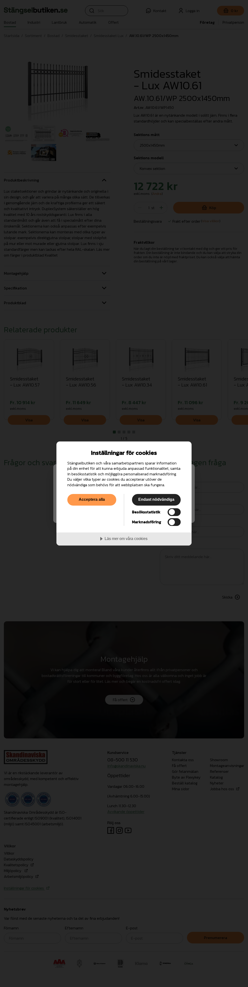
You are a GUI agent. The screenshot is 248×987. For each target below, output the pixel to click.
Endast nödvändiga (156, 499)
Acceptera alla (92, 499)
